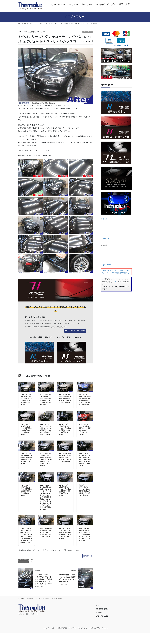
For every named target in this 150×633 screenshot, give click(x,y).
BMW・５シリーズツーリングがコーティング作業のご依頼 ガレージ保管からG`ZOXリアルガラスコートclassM (46, 459)
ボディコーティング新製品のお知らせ (115, 273)
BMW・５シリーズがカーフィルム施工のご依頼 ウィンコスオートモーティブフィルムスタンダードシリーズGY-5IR (85, 534)
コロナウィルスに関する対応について (115, 270)
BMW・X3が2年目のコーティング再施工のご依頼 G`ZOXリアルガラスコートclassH (46, 532)
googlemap (107, 238)
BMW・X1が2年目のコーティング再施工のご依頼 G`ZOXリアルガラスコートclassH (65, 457)
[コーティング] (25, 574)
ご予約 (22, 598)
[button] (75, 331)
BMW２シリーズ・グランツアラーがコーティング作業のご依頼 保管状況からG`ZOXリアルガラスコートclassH (85, 459)
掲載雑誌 (46, 598)
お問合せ (30, 598)
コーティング (88, 31)
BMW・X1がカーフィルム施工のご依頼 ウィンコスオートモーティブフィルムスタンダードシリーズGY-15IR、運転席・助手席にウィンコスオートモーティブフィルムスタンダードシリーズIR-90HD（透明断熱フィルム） (46, 497)
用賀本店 (104, 219)
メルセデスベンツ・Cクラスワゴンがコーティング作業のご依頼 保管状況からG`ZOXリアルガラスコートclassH (43, 579)
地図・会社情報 (57, 598)
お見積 (38, 598)
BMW (31, 562)
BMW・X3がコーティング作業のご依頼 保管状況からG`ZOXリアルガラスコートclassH (65, 398)
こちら (114, 282)
